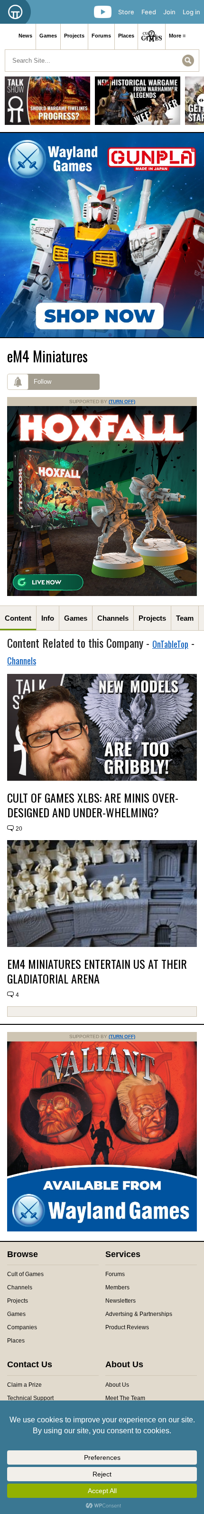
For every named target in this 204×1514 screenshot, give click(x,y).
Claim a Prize (24, 1385)
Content (18, 618)
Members (117, 1287)
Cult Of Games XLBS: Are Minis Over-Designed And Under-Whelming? (92, 805)
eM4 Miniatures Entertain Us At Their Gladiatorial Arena (97, 971)
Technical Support (30, 1398)
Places (126, 35)
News (25, 35)
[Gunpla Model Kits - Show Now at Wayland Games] (102, 235)
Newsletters (120, 1300)
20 (19, 828)
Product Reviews (127, 1327)
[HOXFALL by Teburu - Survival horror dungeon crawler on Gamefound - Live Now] (102, 594)
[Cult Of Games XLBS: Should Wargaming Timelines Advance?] (47, 104)
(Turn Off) (122, 401)
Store (126, 12)
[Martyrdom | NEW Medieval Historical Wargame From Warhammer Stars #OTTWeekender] (137, 104)
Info (47, 618)
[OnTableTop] (15, 12)
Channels (113, 618)
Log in (191, 12)
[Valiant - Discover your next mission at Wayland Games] (102, 1229)
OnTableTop (170, 644)
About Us (117, 1385)
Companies (22, 1327)
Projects (74, 35)
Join (169, 12)
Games (48, 35)
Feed (148, 12)
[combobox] (102, 60)
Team (185, 618)
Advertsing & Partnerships (138, 1314)
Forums (101, 35)
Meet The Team (125, 1398)
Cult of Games (25, 1274)
